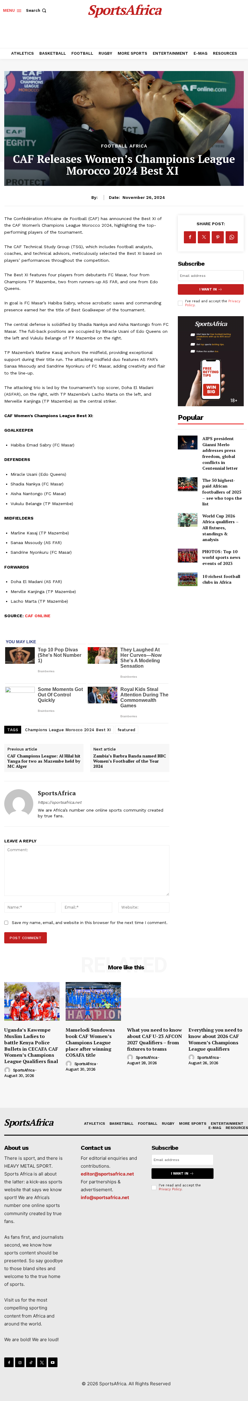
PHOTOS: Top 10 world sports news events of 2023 (221, 557)
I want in (208, 289)
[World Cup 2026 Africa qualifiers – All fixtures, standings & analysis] (187, 520)
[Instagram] (19, 1362)
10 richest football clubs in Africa (221, 579)
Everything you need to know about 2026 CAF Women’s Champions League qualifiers (215, 1039)
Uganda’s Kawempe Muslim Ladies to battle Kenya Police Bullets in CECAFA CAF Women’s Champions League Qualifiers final (31, 1045)
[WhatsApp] (232, 237)
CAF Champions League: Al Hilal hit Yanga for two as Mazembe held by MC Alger (43, 761)
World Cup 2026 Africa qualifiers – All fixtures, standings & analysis (220, 527)
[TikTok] (30, 1362)
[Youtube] (52, 1362)
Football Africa (124, 146)
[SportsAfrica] (18, 803)
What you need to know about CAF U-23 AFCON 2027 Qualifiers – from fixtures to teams (154, 1039)
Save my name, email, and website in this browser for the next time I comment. (90, 922)
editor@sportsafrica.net (107, 1174)
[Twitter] (204, 237)
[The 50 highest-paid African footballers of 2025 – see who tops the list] (187, 484)
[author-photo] (8, 1070)
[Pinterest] (218, 237)
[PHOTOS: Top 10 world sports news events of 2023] (187, 556)
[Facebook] (190, 237)
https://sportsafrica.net (59, 802)
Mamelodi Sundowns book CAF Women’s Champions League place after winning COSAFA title (90, 1042)
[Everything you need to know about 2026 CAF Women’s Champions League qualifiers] (216, 1001)
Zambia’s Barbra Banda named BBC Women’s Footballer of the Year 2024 (129, 761)
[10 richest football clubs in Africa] (187, 579)
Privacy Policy (170, 1189)
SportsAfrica (57, 793)
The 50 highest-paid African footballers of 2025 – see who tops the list (222, 492)
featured (126, 730)
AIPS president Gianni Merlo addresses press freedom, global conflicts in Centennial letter (220, 453)
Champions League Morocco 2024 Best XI (68, 730)
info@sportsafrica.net (105, 1197)
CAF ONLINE (38, 615)
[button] (36, 10)
